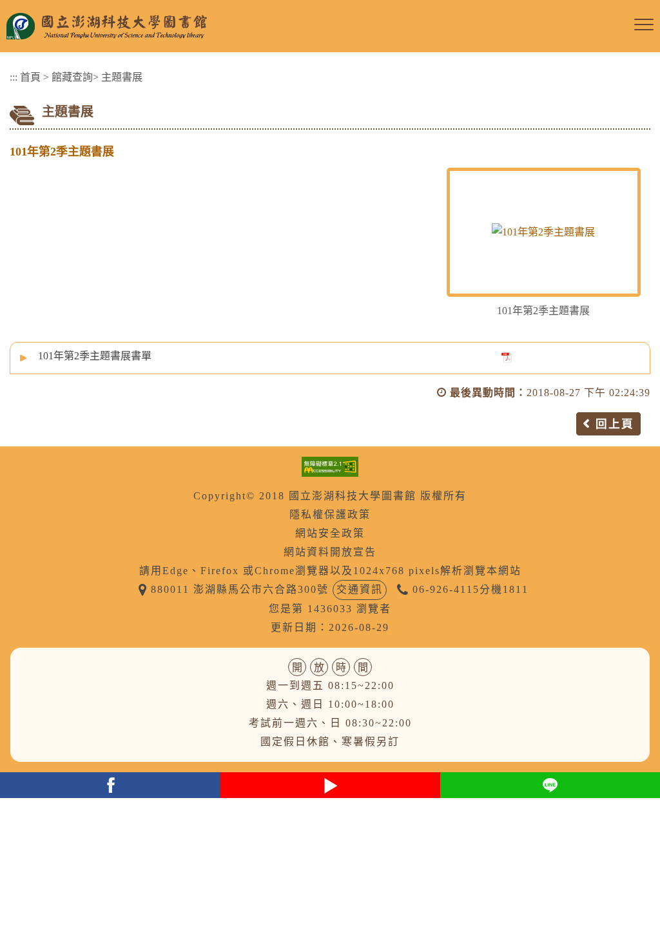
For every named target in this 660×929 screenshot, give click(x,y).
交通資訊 (359, 589)
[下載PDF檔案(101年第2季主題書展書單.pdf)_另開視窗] (506, 356)
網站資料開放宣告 (330, 551)
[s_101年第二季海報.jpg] (544, 232)
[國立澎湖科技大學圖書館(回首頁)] (317, 26)
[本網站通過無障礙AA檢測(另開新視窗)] (330, 465)
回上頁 (615, 423)
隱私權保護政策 (330, 514)
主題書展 (121, 77)
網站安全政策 (330, 533)
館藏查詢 (72, 77)
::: (13, 77)
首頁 (30, 77)
